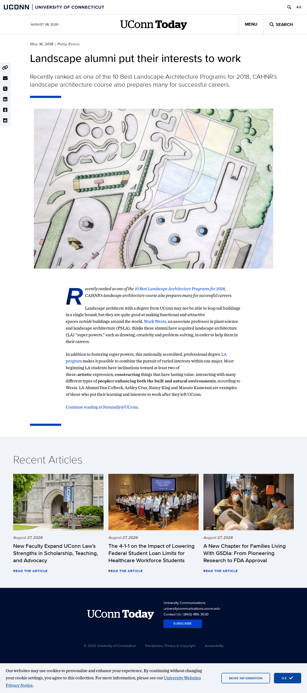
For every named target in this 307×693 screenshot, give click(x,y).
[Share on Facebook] (5, 110)
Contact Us (172, 614)
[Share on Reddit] (5, 120)
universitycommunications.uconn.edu (192, 608)
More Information (245, 678)
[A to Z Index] (299, 7)
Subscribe (182, 623)
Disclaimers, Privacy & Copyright (170, 645)
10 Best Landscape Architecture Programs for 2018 (180, 288)
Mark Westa (155, 321)
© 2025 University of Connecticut (110, 645)
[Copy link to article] (5, 67)
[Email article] (5, 78)
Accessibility (214, 645)
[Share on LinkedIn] (5, 99)
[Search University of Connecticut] (289, 7)
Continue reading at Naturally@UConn (102, 407)
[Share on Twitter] (5, 89)
